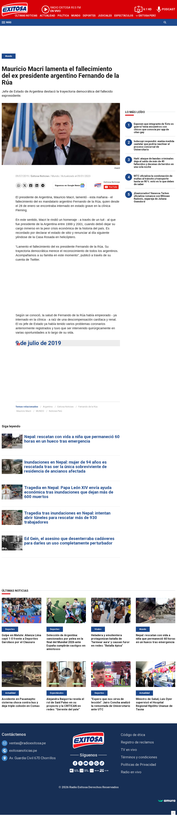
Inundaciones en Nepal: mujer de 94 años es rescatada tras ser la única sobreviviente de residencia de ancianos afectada (65, 467)
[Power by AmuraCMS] (166, 801)
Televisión (22, 29)
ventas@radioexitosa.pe (27, 743)
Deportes (89, 15)
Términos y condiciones (139, 757)
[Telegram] (43, 185)
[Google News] (96, 763)
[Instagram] (91, 763)
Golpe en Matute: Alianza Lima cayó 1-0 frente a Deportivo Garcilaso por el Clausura (21, 639)
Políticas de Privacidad (138, 765)
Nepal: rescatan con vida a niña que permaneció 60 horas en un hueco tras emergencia (72, 439)
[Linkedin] (37, 185)
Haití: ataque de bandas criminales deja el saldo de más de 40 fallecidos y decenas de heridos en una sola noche (154, 162)
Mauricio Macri (23, 411)
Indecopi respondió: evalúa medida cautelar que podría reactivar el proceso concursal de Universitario (154, 145)
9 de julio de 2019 (38, 343)
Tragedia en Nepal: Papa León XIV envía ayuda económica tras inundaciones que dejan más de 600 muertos (68, 492)
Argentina (48, 406)
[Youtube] (85, 763)
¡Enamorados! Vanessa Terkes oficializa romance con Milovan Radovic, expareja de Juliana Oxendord (152, 197)
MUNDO (40, 411)
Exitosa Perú (147, 15)
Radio (34, 29)
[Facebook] (31, 185)
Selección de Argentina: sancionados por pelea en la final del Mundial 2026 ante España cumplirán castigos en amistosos (65, 642)
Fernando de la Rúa (87, 406)
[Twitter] (25, 185)
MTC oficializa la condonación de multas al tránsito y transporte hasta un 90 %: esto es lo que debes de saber (154, 180)
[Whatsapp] (19, 185)
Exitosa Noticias (65, 406)
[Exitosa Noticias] (88, 740)
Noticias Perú (55, 411)
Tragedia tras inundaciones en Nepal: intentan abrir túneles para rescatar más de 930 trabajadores (67, 518)
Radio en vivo (131, 772)
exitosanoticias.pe (23, 750)
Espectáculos (123, 15)
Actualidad (47, 15)
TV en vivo (129, 750)
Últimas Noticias (26, 15)
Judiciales (105, 15)
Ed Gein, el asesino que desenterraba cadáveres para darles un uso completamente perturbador (69, 541)
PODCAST (168, 9)
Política (63, 15)
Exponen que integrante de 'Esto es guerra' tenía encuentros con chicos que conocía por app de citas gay (154, 128)
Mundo (75, 15)
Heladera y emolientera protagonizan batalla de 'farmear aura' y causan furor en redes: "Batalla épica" (110, 640)
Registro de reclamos (137, 742)
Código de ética (133, 735)
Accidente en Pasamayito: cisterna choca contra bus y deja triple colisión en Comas (21, 702)
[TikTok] (102, 763)
